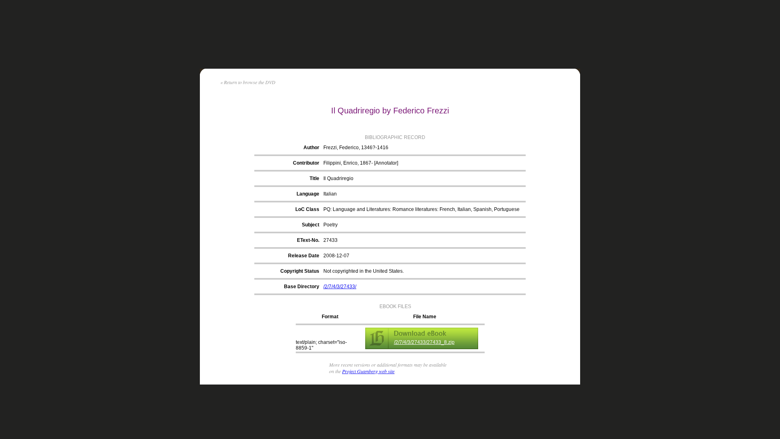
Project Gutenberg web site (368, 371)
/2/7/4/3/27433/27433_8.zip (424, 342)
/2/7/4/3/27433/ (339, 286)
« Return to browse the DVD (247, 82)
